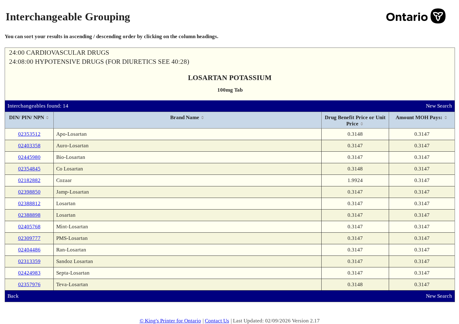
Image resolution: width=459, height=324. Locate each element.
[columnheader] (29, 120)
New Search (439, 106)
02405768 (29, 227)
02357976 (29, 284)
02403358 (29, 146)
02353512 (29, 134)
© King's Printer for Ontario (170, 321)
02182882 (29, 180)
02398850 (29, 192)
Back (13, 296)
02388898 (29, 215)
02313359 (29, 261)
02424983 (29, 273)
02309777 (29, 238)
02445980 (29, 157)
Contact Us (217, 321)
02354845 (29, 169)
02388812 (29, 203)
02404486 (29, 250)
